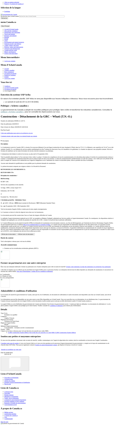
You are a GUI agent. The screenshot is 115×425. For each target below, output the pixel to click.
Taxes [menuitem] (6, 40)
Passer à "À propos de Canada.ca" (14, 4)
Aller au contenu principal (11, 2)
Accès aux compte (9, 78)
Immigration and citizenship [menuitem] (12, 32)
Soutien (6, 77)
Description (5, 141)
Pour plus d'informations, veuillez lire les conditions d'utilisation (35, 271)
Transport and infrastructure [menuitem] (12, 48)
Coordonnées (6, 274)
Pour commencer (9, 72)
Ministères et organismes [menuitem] (11, 396)
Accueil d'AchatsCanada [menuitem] (11, 29)
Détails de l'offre (7, 276)
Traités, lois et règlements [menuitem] (11, 398)
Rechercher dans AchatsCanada (10, 16)
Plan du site (7, 384)
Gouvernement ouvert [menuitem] (10, 404)
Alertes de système (9, 381)
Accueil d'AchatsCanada (11, 87)
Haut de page (4, 422)
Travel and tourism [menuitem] (9, 34)
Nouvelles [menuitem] (7, 393)
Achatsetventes (8, 379)
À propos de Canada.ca (11, 415)
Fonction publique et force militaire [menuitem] (14, 401)
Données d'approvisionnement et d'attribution (17, 382)
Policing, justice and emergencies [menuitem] (13, 47)
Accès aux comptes (9, 61)
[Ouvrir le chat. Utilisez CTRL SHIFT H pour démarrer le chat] (15, 364)
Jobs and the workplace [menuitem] (11, 31)
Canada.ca (7, 86)
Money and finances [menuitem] (10, 52)
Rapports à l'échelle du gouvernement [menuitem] (15, 403)
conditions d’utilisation (56, 305)
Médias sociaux (8, 412)
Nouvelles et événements (11, 377)
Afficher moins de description (26, 234)
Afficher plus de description (8, 234)
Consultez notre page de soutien (10, 343)
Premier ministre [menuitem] (9, 395)
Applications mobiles (10, 414)
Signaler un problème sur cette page (11, 349)
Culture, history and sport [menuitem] (11, 45)
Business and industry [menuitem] (10, 35)
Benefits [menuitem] (6, 37)
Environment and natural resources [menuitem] (14, 42)
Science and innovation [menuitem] (11, 53)
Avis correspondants (8, 277)
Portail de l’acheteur (10, 75)
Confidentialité (8, 419)
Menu (5, 26)
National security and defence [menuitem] (12, 44)
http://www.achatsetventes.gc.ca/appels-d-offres (36, 224)
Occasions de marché (10, 73)
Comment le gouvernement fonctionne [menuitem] (15, 400)
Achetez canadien (9, 70)
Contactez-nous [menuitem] (8, 391)
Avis (5, 417)
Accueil (6, 68)
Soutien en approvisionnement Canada (46, 345)
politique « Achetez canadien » (12, 112)
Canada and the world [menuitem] (10, 50)
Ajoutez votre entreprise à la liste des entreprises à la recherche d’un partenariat (88, 266)
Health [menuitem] (6, 39)
